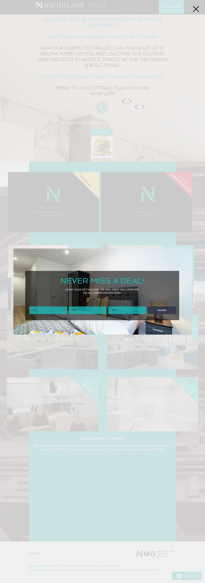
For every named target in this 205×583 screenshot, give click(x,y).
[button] (196, 9)
